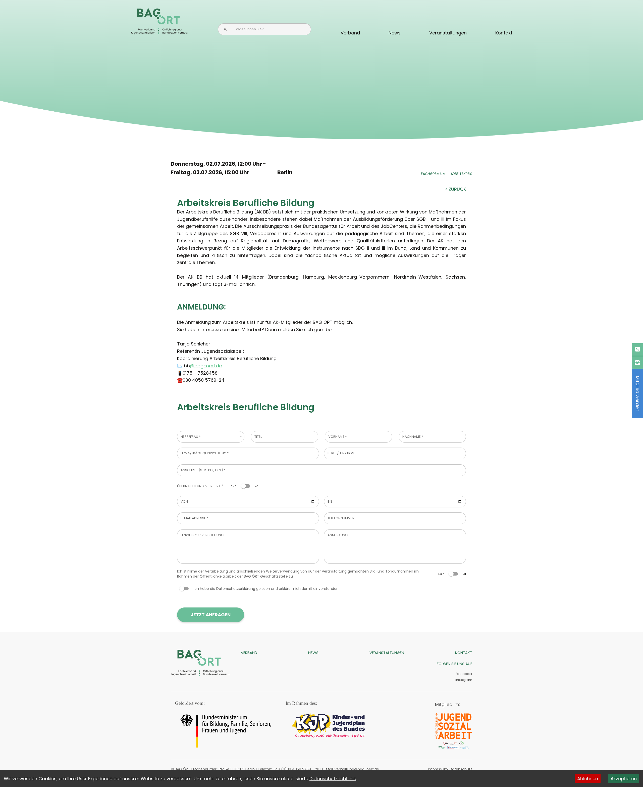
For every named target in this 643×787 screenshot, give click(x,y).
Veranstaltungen (448, 33)
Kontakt (503, 33)
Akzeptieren (624, 778)
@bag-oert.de (206, 366)
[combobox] (210, 437)
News (395, 33)
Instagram (463, 679)
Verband (350, 33)
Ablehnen (587, 778)
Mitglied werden (637, 393)
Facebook (464, 673)
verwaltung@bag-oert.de (357, 769)
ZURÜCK (457, 189)
